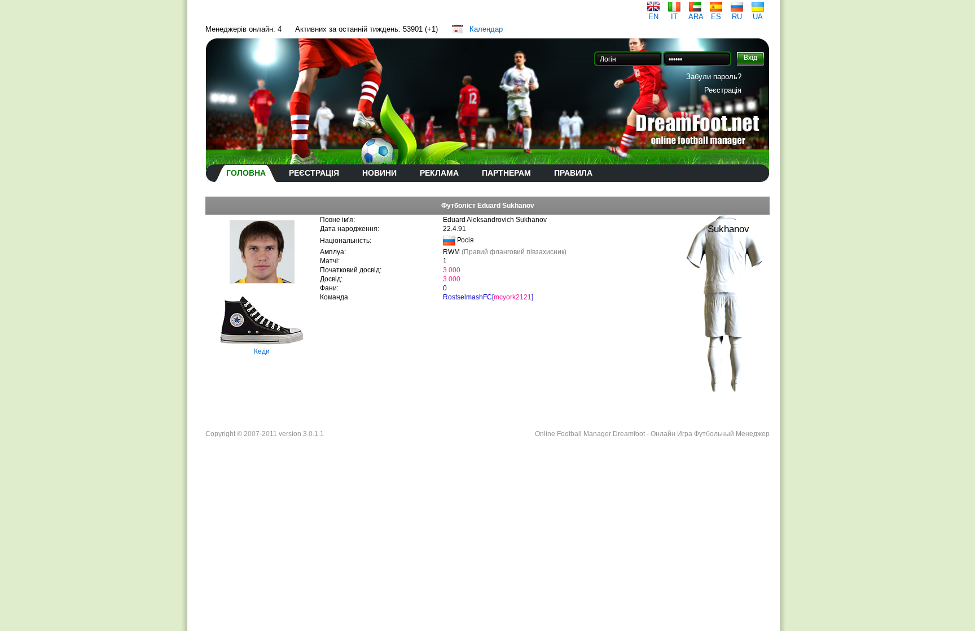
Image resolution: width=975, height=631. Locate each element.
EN (653, 16)
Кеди (262, 351)
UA (758, 16)
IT (674, 16)
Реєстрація (722, 90)
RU (737, 16)
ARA (696, 16)
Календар (486, 29)
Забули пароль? (713, 76)
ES (716, 16)
